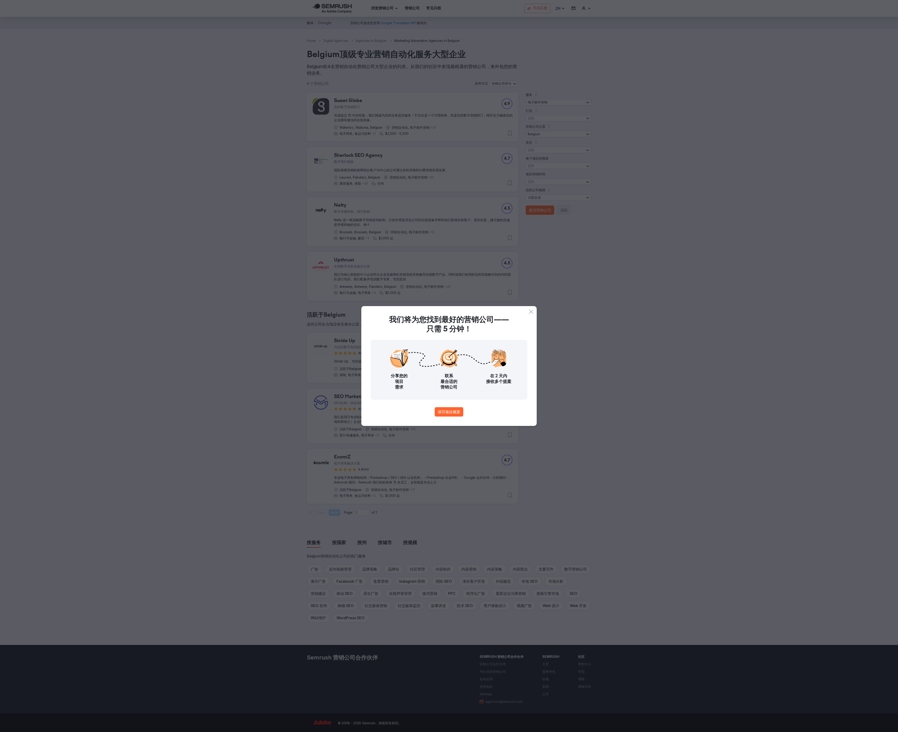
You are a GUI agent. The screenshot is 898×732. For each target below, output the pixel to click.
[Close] (531, 311)
